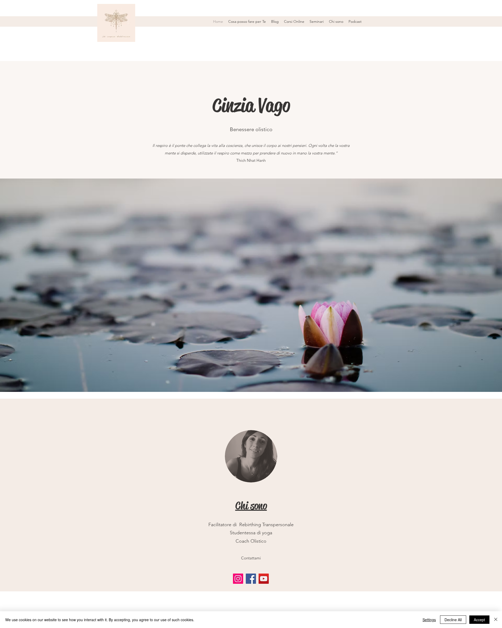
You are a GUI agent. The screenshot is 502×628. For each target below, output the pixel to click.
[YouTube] (264, 579)
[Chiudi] (496, 619)
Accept (479, 619)
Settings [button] (429, 619)
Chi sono (251, 505)
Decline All (453, 619)
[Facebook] (251, 579)
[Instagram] (238, 579)
